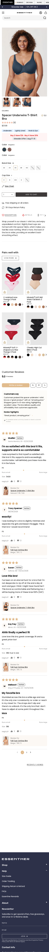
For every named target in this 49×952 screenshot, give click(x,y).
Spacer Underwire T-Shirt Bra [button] (22, 490)
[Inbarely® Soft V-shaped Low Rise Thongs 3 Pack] (13, 328)
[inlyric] (39, 2)
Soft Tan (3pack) (43, 355)
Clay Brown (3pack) (20, 357)
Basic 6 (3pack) (12, 357)
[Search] (45, 18)
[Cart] (45, 12)
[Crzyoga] (29, 2)
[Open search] (32, 385)
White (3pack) (35, 355)
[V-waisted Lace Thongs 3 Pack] (13, 278)
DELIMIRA (5, 111)
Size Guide (6, 876)
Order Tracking (8, 881)
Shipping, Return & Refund (13, 886)
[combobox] (23, 18)
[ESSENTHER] (7, 2)
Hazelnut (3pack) (20, 304)
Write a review (15, 385)
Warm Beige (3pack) (12, 304)
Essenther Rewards (10, 896)
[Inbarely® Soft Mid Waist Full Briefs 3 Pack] (36, 278)
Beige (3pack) (32, 355)
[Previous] (2, 7)
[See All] (22, 304)
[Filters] (38, 385)
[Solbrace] (19, 2)
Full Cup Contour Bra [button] (19, 550)
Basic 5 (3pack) (28, 307)
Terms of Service (14, 942)
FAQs (4, 891)
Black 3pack (8, 304)
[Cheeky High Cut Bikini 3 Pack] (36, 328)
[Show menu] (3, 12)
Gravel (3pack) (16, 304)
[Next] (46, 7)
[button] (7, 122)
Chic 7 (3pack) (4, 304)
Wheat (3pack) (35, 307)
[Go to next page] (31, 752)
